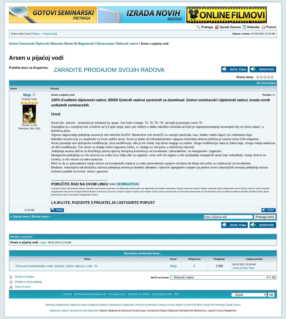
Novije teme (40, 216)
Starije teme (21, 216)
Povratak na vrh (117, 294)
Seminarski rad (78, 310)
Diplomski (43, 43)
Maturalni (56, 43)
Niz (259, 83)
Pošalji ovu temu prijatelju (28, 281)
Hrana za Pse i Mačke (171, 304)
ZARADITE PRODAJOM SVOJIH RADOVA (109, 69)
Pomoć (271, 27)
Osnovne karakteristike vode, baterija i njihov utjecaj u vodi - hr (56, 266)
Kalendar (253, 27)
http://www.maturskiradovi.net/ (90, 294)
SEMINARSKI (127, 184)
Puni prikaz (269, 83)
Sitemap (50, 304)
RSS (176, 294)
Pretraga (207, 27)
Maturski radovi (127, 43)
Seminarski (27, 43)
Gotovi (14, 43)
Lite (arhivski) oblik (162, 294)
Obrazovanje (105, 43)
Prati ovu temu (22, 286)
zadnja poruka (240, 268)
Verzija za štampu (24, 276)
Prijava (36, 33)
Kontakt (67, 294)
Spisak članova (230, 27)
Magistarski (86, 43)
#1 (273, 94)
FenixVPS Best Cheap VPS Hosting (204, 304)
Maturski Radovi (98, 304)
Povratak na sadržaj (139, 294)
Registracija (49, 33)
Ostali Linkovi (233, 304)
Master (69, 43)
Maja (27, 95)
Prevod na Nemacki (146, 304)
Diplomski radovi (59, 310)
